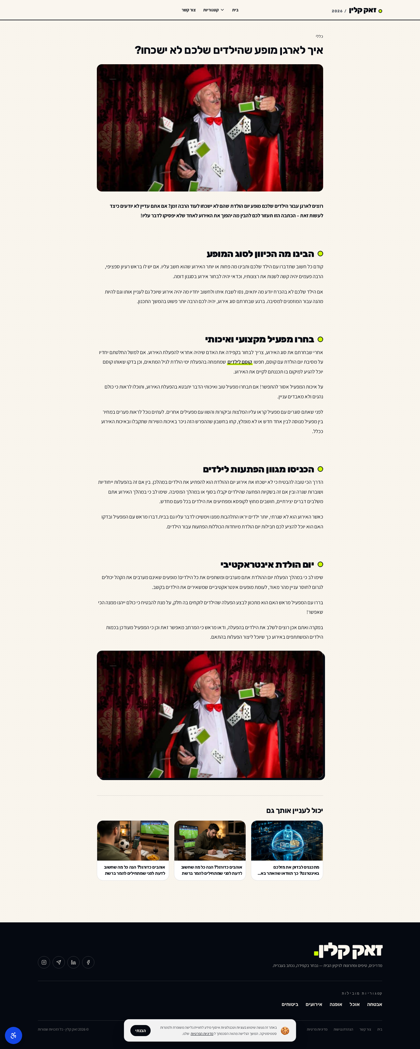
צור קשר (189, 10)
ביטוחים (290, 1004)
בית (235, 10)
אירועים (314, 1004)
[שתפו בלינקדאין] (73, 962)
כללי (319, 36)
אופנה (336, 1004)
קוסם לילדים (240, 361)
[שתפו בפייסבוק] (88, 962)
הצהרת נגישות (343, 1029)
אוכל (355, 1004)
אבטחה (374, 1004)
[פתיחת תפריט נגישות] (13, 1035)
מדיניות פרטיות (317, 1029)
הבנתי (140, 1030)
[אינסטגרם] (44, 962)
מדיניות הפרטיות (202, 1033)
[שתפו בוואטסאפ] (59, 962)
